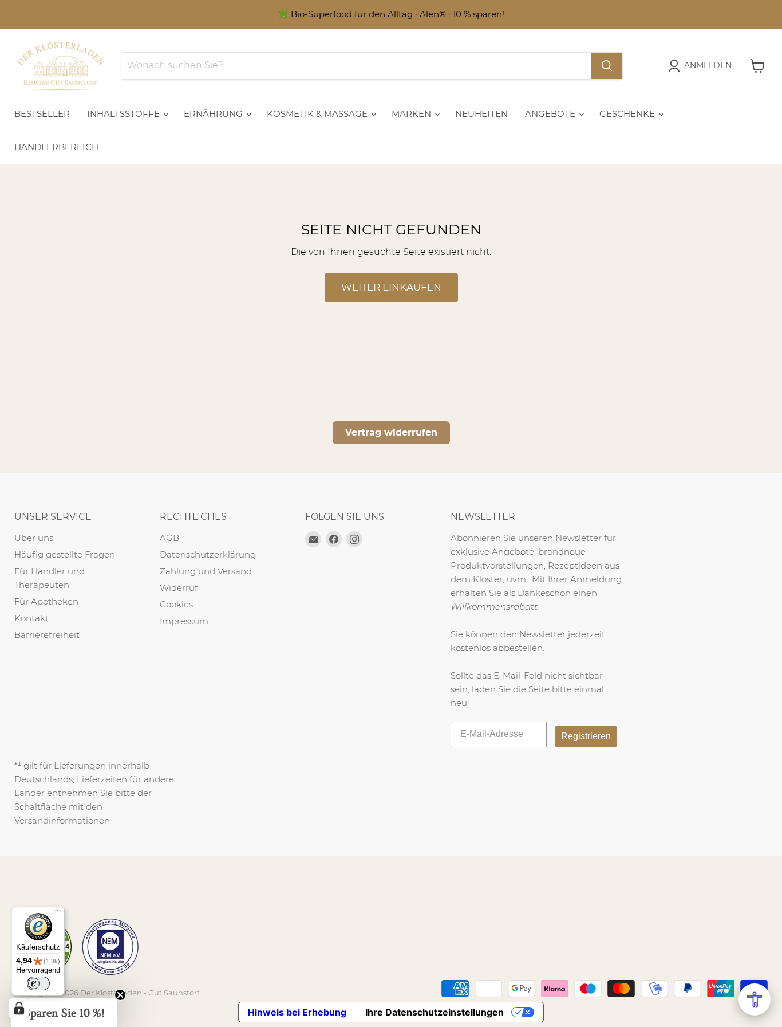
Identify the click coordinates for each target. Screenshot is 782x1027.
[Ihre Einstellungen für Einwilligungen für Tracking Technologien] (19, 1008)
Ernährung (214, 113)
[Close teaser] (120, 995)
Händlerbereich (56, 147)
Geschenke (628, 113)
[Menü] (58, 913)
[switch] (38, 983)
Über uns (33, 537)
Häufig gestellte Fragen (64, 554)
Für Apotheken (46, 601)
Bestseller (42, 113)
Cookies (176, 604)
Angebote (551, 113)
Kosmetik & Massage (318, 113)
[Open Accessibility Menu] (754, 999)
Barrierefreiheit (47, 634)
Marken (412, 113)
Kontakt (31, 618)
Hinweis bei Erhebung (297, 1012)
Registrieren (586, 736)
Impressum (184, 621)
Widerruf (179, 587)
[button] (64, 1012)
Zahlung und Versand (206, 571)
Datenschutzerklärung (208, 554)
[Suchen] (606, 66)
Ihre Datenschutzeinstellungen (434, 1012)
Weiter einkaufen (391, 287)
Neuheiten (481, 113)
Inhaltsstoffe (124, 113)
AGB (169, 537)
